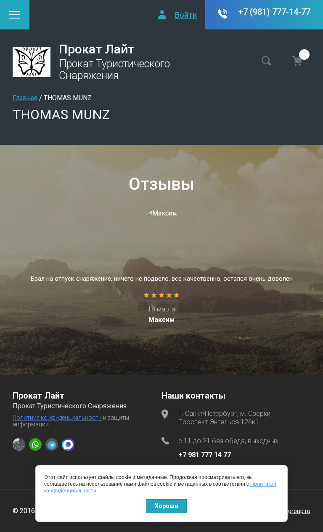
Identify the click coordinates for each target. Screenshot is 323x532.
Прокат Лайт (97, 49)
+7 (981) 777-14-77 (274, 12)
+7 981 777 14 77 (204, 455)
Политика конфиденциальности (57, 417)
